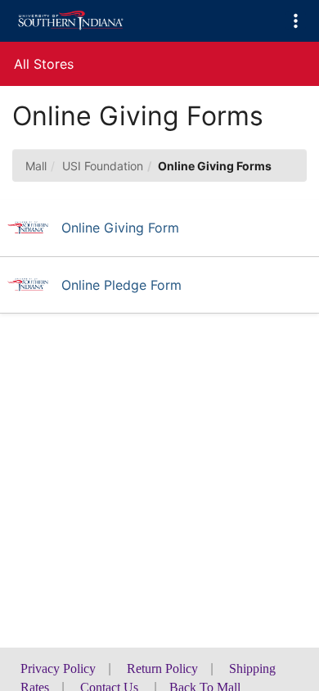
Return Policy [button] (162, 668)
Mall (36, 166)
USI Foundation (102, 166)
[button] (295, 20)
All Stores (44, 64)
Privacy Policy (58, 668)
